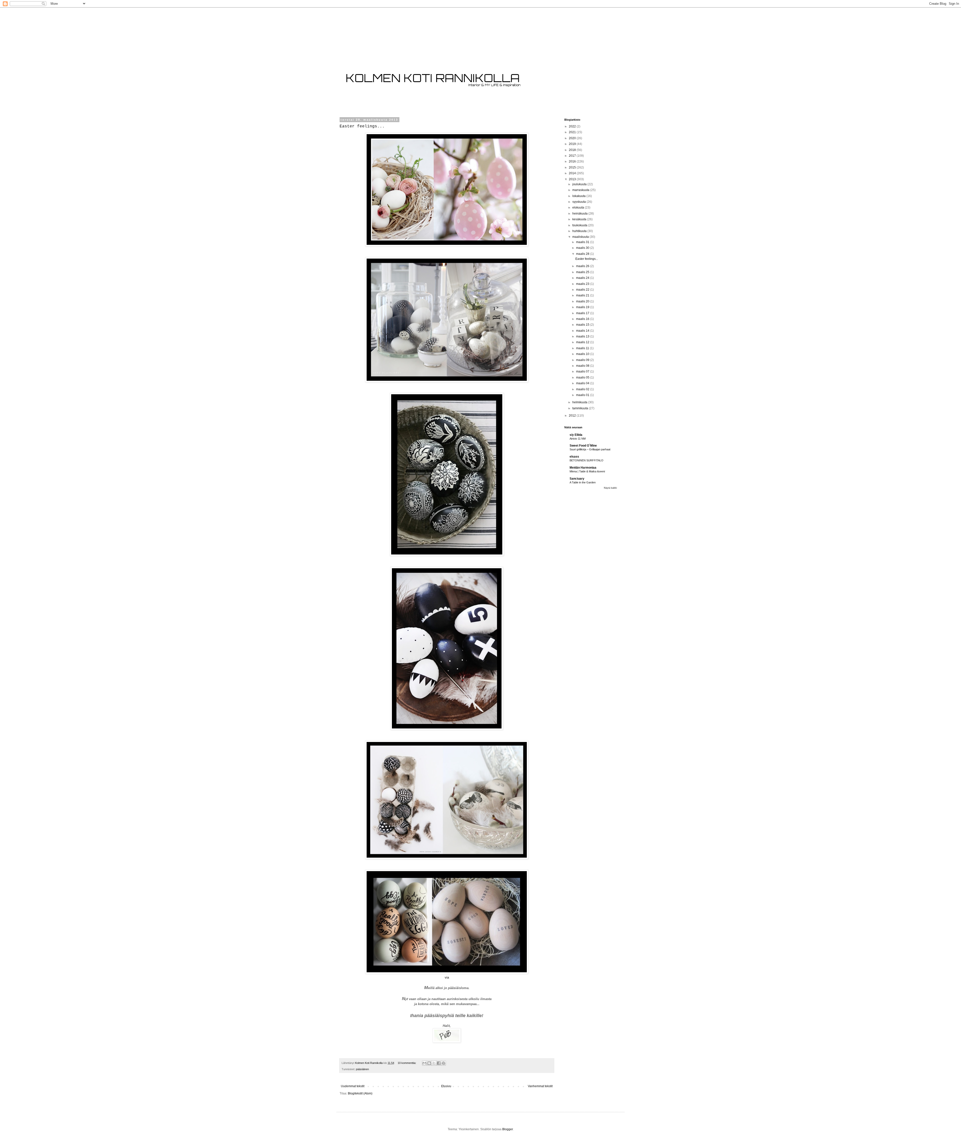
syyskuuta (579, 202)
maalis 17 (583, 313)
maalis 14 (583, 330)
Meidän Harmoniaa (583, 467)
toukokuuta (580, 225)
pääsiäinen (362, 1069)
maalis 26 (583, 266)
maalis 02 (583, 389)
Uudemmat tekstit (352, 1086)
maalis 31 (583, 242)
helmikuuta (580, 402)
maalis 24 (583, 278)
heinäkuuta (580, 213)
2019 (573, 144)
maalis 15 (583, 324)
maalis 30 (583, 248)
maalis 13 (583, 336)
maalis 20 (583, 301)
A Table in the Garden (583, 482)
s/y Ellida (576, 435)
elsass (574, 456)
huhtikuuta (579, 231)
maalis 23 (583, 284)
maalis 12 (583, 342)
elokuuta (578, 207)
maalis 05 (583, 377)
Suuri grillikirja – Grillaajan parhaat (590, 449)
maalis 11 (583, 348)
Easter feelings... (362, 126)
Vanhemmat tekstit (540, 1086)
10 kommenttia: (407, 1062)
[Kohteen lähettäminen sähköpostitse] (424, 1063)
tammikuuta (580, 408)
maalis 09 (583, 360)
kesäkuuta (579, 219)
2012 (573, 415)
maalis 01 (583, 395)
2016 (573, 161)
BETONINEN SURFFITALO (586, 460)
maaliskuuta (581, 237)
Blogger (507, 1129)
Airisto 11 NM (578, 438)
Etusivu (446, 1086)
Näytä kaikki (610, 488)
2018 (573, 150)
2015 (573, 167)
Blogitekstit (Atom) (360, 1093)
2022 (573, 126)
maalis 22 (583, 289)
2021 (573, 132)
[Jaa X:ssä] (433, 1063)
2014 (573, 173)
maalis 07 (583, 371)
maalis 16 (583, 319)
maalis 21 (583, 295)
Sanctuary (577, 478)
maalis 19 (583, 307)
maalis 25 (583, 272)
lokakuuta (579, 196)
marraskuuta (581, 190)
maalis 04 (583, 383)
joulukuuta (579, 184)
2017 (573, 155)
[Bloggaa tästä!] (429, 1063)
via (447, 977)
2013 (573, 179)
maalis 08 (583, 365)
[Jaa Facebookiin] (438, 1063)
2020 (573, 138)
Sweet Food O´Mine (583, 445)
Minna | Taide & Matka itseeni (587, 471)
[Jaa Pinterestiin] (443, 1063)
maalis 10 (583, 354)
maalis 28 (583, 254)
